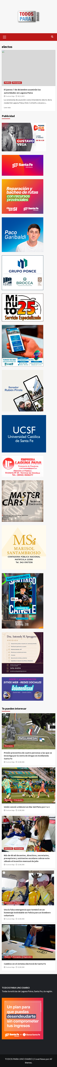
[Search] (52, 36)
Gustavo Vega (10, 96)
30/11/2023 (21, 96)
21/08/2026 (21, 762)
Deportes (8, 800)
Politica (7, 83)
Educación (8, 849)
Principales (17, 83)
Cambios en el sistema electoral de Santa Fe (25, 963)
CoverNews (39, 1059)
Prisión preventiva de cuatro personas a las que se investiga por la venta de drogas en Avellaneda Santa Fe (28, 755)
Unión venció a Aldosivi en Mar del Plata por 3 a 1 (27, 807)
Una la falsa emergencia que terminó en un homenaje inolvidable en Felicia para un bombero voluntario (27, 912)
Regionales (19, 903)
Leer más (7, 107)
